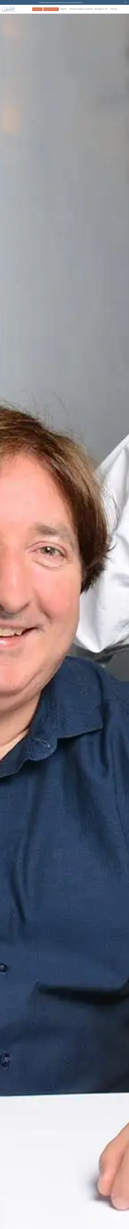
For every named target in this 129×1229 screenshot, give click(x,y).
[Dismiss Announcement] (125, 2)
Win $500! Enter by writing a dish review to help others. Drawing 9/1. (61, 2)
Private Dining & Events (81, 9)
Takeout (37, 9)
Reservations (51, 9)
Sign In (113, 9)
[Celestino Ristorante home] (9, 9)
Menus (63, 9)
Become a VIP (101, 9)
